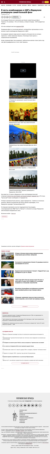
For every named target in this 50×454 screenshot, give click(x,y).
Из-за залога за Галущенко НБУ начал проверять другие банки (18, 346)
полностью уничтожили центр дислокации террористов (23, 196)
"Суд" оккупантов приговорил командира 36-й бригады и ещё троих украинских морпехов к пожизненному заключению (23, 320)
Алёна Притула (45, 442)
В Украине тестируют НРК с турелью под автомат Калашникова (18, 353)
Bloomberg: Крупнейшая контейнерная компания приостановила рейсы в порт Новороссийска (29, 289)
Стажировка (22, 420)
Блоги (46, 5)
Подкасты (34, 5)
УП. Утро (14, 5)
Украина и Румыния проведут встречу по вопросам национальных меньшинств (23, 334)
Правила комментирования (27, 246)
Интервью (24, 5)
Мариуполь (4, 216)
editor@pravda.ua (28, 443)
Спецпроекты (41, 5)
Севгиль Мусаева (29, 442)
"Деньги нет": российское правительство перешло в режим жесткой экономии (22, 360)
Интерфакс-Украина (20, 430)
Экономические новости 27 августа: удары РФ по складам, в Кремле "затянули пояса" (24, 349)
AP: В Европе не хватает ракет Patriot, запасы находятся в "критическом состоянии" (23, 342)
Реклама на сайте (23, 410)
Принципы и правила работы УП (26, 417)
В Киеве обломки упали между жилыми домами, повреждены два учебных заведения (29, 254)
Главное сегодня (5, 251)
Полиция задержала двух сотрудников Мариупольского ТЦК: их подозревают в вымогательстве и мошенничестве (22, 316)
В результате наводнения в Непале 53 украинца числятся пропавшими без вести (31, 262)
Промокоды (22, 422)
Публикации (8, 5)
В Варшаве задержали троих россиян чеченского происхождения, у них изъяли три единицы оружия (30, 298)
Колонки (19, 5)
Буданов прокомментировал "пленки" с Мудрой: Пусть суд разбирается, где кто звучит (32, 271)
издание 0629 (20, 26)
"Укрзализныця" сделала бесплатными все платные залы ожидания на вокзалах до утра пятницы (23, 338)
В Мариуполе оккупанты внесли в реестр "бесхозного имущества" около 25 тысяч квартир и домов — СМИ (23, 324)
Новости (3, 5)
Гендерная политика (23, 416)
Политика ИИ (22, 414)
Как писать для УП (23, 419)
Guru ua (13, 213)
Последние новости (7, 331)
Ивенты (29, 5)
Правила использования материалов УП (28, 413)
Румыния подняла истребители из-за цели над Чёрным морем (17, 356)
